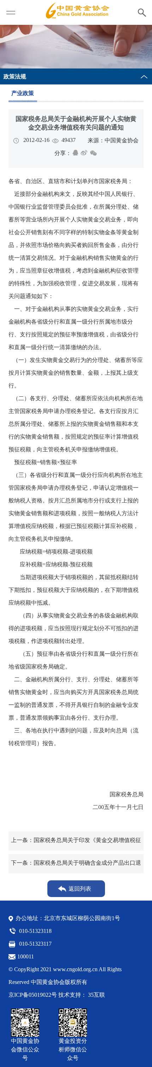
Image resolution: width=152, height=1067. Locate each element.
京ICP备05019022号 (32, 995)
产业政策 (22, 93)
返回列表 (80, 889)
